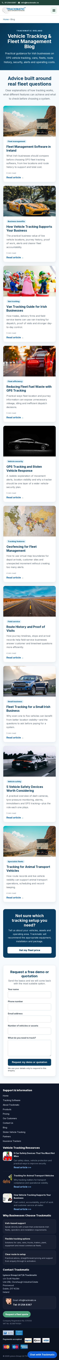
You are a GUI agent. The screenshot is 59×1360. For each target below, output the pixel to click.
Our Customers (10, 1118)
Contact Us (8, 1123)
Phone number (15, 1001)
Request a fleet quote (16, 1314)
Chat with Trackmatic (42, 1354)
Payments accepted (12, 1339)
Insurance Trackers (12, 1141)
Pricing (6, 1114)
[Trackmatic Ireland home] (14, 10)
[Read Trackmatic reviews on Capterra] (19, 1332)
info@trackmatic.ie (30, 2)
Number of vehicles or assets (23, 1025)
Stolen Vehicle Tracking (14, 1132)
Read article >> (22, 1167)
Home (6, 19)
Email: (24, 1300)
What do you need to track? (22, 1038)
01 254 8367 (10, 2)
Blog (5, 1127)
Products (7, 1109)
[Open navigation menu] (54, 10)
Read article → (15, 177)
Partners (7, 1136)
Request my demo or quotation (29, 1062)
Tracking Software (11, 1100)
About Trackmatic (11, 1105)
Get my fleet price (29, 950)
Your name (13, 989)
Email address (15, 1013)
